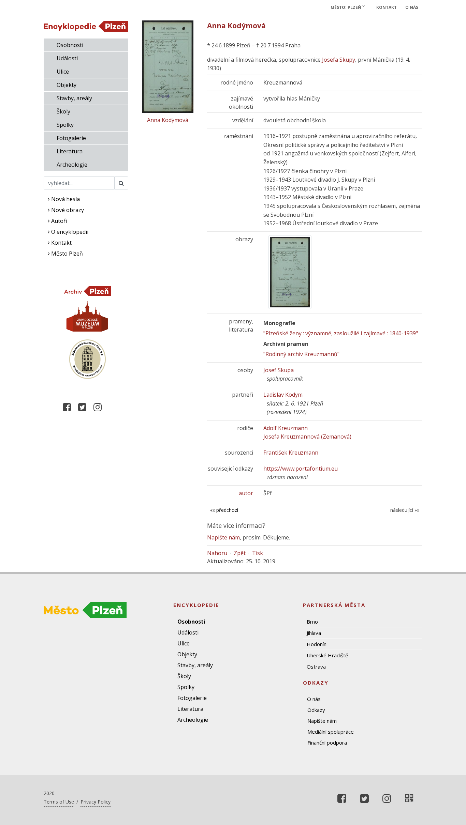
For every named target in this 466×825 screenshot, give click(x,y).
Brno (312, 621)
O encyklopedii (69, 231)
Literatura (70, 151)
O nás (411, 7)
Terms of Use (59, 801)
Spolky (65, 124)
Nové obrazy (67, 210)
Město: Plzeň (346, 7)
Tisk (257, 553)
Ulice (63, 71)
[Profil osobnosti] (409, 798)
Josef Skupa (278, 370)
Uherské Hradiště (327, 655)
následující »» (404, 510)
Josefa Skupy (338, 59)
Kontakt (386, 7)
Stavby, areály (74, 98)
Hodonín (316, 644)
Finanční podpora (327, 742)
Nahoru (217, 553)
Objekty (66, 85)
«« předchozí (224, 510)
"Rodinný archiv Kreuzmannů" (301, 354)
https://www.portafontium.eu (300, 468)
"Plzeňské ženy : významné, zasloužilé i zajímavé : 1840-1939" (340, 333)
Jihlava (314, 632)
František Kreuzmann (290, 452)
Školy (63, 111)
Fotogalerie (71, 138)
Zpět (240, 553)
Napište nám (223, 537)
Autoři (58, 221)
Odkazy (316, 709)
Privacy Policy (96, 801)
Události (67, 58)
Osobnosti (70, 45)
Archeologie (72, 164)
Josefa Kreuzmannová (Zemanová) (307, 436)
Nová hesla (65, 199)
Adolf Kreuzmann (285, 428)
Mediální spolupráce (330, 731)
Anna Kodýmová (167, 120)
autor (246, 493)
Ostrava (316, 666)
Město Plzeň (66, 253)
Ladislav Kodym (283, 394)
